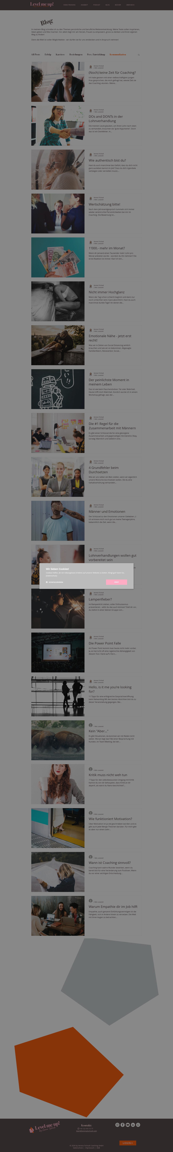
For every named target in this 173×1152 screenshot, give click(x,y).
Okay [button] (116, 582)
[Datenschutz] (51, 575)
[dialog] (86, 576)
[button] (54, 582)
